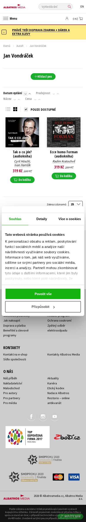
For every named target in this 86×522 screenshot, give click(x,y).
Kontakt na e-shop (15, 354)
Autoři (20, 45)
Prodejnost (43, 93)
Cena (28, 98)
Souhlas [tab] (15, 219)
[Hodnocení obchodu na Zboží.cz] (67, 435)
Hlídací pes (44, 76)
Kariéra (52, 383)
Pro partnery (11, 398)
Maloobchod (11, 388)
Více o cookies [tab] (69, 219)
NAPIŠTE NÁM (72, 516)
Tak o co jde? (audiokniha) (22, 154)
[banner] (23, 5)
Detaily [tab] (41, 219)
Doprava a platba (14, 325)
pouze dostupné (43, 109)
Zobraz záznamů (57, 204)
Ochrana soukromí (59, 320)
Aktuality (53, 378)
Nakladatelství (12, 383)
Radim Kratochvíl (63, 161)
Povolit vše (43, 294)
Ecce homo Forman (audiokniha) (64, 154)
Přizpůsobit (40, 307)
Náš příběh (10, 378)
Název (7, 98)
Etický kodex (55, 388)
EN (82, 6)
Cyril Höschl (22, 161)
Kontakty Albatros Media (63, 354)
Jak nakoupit (11, 320)
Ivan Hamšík (22, 165)
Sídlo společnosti (14, 359)
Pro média (10, 403)
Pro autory (10, 393)
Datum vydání (12, 93)
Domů (6, 45)
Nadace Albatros (58, 393)
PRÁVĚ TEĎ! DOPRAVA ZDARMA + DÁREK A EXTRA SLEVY (41, 32)
